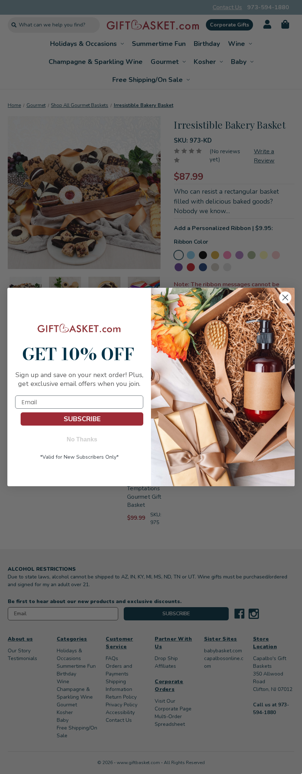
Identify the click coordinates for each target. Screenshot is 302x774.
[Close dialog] (285, 297)
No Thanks (82, 439)
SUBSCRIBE (82, 419)
